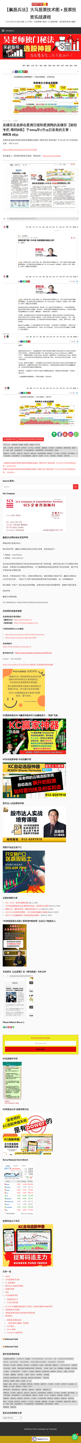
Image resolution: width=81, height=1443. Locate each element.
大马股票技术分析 (10, 439)
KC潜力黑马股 (12, 1302)
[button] (75, 1437)
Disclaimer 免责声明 (14, 1332)
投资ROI (32, 1374)
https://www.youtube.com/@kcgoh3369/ (21, 638)
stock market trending (38, 1362)
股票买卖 (24, 1389)
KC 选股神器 (10, 1283)
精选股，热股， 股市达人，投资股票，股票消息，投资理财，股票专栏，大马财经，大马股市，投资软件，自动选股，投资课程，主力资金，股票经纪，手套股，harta (39, 1385)
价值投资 (74, 1365)
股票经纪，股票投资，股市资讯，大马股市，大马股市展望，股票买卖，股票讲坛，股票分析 (38, 1398)
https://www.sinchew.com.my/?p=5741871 (20, 149)
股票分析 (31, 1389)
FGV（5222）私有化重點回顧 (16, 903)
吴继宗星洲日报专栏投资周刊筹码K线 (20, 1313)
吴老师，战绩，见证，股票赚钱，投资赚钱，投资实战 (60, 1368)
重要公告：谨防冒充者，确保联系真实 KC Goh (23, 909)
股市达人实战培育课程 (14, 1286)
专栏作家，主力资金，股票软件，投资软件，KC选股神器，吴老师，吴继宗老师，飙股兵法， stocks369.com (36, 1365)
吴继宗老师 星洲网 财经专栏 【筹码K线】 (30, 1368)
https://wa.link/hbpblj (52, 156)
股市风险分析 (16, 1389)
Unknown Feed (11, 1339)
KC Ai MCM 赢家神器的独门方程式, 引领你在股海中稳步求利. (29, 1306)
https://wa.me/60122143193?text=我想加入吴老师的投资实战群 (28, 664)
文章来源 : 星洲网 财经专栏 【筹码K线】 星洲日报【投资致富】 (22, 1378)
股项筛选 (6, 1407)
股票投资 (38, 1389)
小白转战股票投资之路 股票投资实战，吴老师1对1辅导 (27, 906)
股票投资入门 (47, 1389)
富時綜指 (20, 1374)
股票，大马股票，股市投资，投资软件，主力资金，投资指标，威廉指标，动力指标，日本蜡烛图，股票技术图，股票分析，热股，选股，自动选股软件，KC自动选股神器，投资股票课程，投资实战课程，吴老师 (39, 449)
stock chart (14, 1362)
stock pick (60, 1362)
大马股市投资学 (15, 1371)
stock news (52, 1362)
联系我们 (8, 1316)
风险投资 (13, 1407)
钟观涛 (16, 121)
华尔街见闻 (6, 1368)
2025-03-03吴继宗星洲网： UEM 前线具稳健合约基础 (26, 912)
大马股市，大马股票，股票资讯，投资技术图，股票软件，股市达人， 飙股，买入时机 (48, 1371)
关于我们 (10, 1326)
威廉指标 (13, 1374)
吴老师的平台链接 (12, 1309)
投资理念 (39, 1374)
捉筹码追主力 (12, 1299)
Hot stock (48, 1359)
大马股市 (6, 1371)
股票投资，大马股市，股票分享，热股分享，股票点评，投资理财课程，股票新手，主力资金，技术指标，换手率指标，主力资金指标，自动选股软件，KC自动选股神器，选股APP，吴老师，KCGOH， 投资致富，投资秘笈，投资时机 (40, 455)
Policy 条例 (11, 1329)
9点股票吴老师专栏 (9, 1359)
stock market (24, 1362)
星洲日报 (46, 1378)
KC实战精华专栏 (11, 1295)
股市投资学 (6, 1389)
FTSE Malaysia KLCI (38, 1359)
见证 (7, 1292)
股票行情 (71, 1398)
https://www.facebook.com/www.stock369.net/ (33, 653)
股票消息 (6, 1398)
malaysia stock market (65, 1359)
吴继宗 (14, 1368)
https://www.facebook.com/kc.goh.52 (17, 647)
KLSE (55, 1359)
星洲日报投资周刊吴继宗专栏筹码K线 (30, 439)
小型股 (27, 1374)
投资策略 (46, 1374)
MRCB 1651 (6, 444)
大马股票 (6, 1374)
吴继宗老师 (9, 1289)
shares (5, 1362)
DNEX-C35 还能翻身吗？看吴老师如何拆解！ (22, 915)
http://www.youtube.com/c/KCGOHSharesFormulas (24, 634)
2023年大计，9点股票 (23, 1359)
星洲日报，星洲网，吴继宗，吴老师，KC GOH (26, 444)
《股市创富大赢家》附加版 (18, 1323)
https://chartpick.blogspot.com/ (26, 623)
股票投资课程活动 (14, 1320)
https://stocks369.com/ (23, 620)
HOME (7, 1276)
